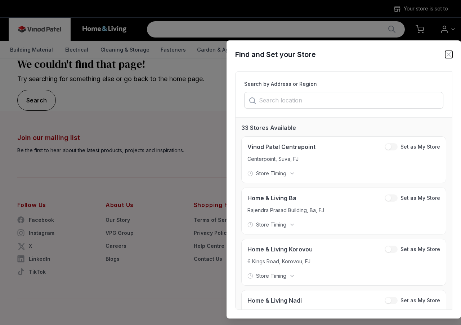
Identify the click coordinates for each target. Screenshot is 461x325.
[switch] (391, 146)
